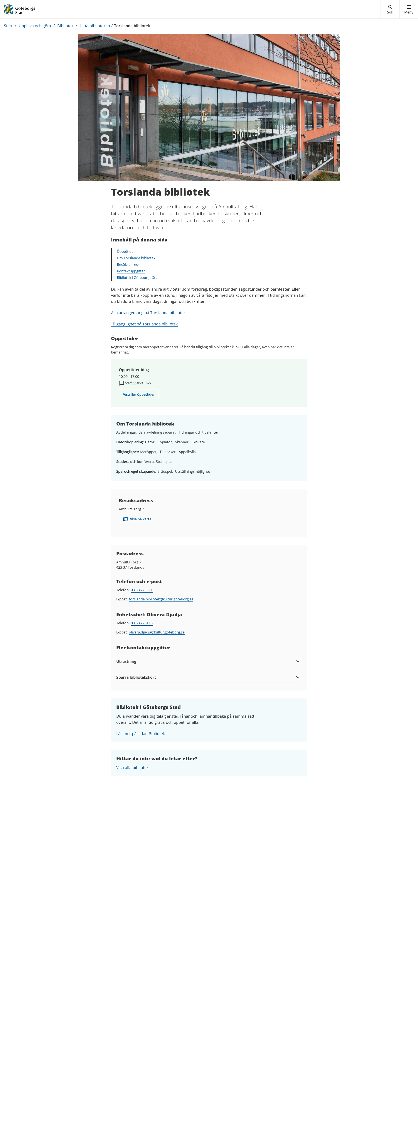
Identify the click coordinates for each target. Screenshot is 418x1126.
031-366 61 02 (142, 623)
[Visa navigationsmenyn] (408, 9)
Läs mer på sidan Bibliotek (140, 733)
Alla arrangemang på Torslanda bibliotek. (149, 312)
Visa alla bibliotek (132, 767)
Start (8, 25)
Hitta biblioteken (95, 25)
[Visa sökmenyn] (390, 9)
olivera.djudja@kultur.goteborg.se (157, 632)
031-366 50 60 (142, 590)
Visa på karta (140, 519)
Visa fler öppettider (139, 394)
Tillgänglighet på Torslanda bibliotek (144, 324)
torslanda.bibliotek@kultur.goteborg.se (161, 599)
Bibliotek (65, 25)
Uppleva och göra (35, 25)
